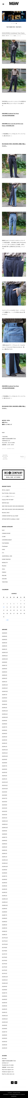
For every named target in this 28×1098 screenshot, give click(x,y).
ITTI (3, 552)
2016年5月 (4, 999)
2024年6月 (4, 697)
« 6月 (7, 620)
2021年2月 (4, 814)
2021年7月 (4, 798)
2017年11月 (5, 941)
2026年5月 (4, 639)
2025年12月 (5, 652)
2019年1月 (4, 895)
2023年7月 (4, 727)
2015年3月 (4, 1044)
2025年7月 (4, 665)
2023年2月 (4, 743)
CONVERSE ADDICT (7, 539)
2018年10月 (5, 905)
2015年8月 (4, 1028)
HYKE (3, 549)
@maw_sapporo (6, 490)
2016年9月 (4, 986)
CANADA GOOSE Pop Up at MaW (10, 515)
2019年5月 (4, 882)
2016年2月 (4, 1009)
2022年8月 (4, 762)
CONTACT (10, 1092)
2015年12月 (5, 1015)
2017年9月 (4, 947)
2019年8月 (4, 873)
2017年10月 (5, 944)
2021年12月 (5, 782)
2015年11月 (5, 1019)
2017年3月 (4, 967)
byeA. (3, 530)
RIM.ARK (4, 575)
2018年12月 (5, 899)
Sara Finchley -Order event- (8, 493)
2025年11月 (5, 655)
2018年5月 (4, 921)
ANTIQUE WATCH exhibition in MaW (10, 519)
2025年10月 (5, 659)
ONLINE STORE (16, 1092)
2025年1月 (4, 681)
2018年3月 (4, 928)
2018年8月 (4, 912)
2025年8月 (4, 662)
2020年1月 (4, 856)
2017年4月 (4, 963)
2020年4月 (4, 847)
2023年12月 (5, 710)
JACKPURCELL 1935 (7, 556)
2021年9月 (4, 792)
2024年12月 (5, 685)
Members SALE (5, 512)
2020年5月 (4, 843)
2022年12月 (5, 749)
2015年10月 (5, 1022)
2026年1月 (4, 649)
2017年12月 (5, 937)
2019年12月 (5, 860)
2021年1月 (4, 817)
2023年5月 (4, 733)
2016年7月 (4, 993)
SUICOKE (4, 578)
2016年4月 (4, 1002)
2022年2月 (4, 775)
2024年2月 (4, 707)
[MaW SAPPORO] (14, 4)
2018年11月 (5, 902)
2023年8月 (4, 723)
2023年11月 (5, 714)
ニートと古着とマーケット (8, 496)
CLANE (3, 536)
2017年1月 (4, 973)
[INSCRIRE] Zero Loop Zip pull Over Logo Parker (5, 457)
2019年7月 (4, 876)
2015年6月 (4, 1035)
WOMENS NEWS (10, 448)
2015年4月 (4, 1041)
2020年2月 (4, 853)
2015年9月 (4, 1025)
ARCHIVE (4, 629)
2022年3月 (4, 772)
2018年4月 (4, 924)
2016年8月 (4, 989)
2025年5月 (4, 672)
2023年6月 (4, 730)
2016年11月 (5, 980)
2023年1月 (4, 746)
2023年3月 (4, 740)
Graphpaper (5, 546)
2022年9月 (4, 759)
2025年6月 (4, 668)
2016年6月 (4, 996)
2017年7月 (4, 954)
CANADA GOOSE (6, 533)
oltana (3, 569)
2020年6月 (4, 840)
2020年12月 (5, 821)
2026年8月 (4, 633)
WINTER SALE (5, 502)
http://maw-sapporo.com (8, 1069)
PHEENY (4, 572)
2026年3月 (4, 642)
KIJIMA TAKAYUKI (6, 559)
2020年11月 (5, 824)
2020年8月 (4, 834)
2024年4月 (4, 704)
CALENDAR (5, 589)
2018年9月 (4, 908)
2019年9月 (4, 869)
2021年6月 (4, 801)
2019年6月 (4, 879)
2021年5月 (4, 804)
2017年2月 (4, 970)
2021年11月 (5, 785)
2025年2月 (4, 678)
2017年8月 (4, 950)
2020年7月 (4, 837)
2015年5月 (4, 1038)
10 (3, 607)
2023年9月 (4, 720)
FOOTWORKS (5, 543)
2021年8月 (4, 795)
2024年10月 (5, 691)
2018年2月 (4, 931)
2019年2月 (4, 892)
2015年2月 (4, 1048)
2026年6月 (4, 636)
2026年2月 (4, 646)
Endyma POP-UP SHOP (7, 499)
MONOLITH (5, 562)
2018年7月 (4, 915)
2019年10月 (5, 866)
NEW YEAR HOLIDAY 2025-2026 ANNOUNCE (13, 506)
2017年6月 (4, 957)
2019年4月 (4, 886)
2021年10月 (5, 788)
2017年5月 (4, 960)
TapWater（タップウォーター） (23, 458)
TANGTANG (5, 582)
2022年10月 (5, 756)
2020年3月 (4, 850)
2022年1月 (4, 779)
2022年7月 (4, 766)
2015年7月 (4, 1031)
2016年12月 (5, 976)
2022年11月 (5, 753)
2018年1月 (4, 934)
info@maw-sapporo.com (8, 1071)
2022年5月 (4, 769)
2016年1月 (4, 1012)
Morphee (4, 565)
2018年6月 (4, 918)
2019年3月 (4, 889)
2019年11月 (5, 863)
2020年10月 (5, 827)
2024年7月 (4, 694)
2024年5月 (4, 701)
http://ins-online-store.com (8, 1074)
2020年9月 (4, 830)
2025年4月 (4, 675)
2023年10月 (5, 717)
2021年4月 (4, 808)
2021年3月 (4, 811)
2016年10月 (5, 983)
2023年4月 (4, 736)
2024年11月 (5, 688)
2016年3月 (4, 1005)
